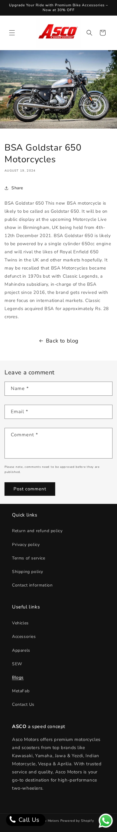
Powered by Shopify (77, 820)
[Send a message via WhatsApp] (106, 820)
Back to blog (62, 340)
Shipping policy (27, 571)
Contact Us (23, 704)
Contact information (32, 585)
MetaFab (20, 691)
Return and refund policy (37, 531)
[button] (12, 32)
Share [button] (17, 188)
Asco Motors (49, 820)
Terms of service (28, 558)
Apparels (21, 650)
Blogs (18, 677)
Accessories (24, 636)
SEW (17, 664)
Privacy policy (26, 544)
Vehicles (20, 623)
